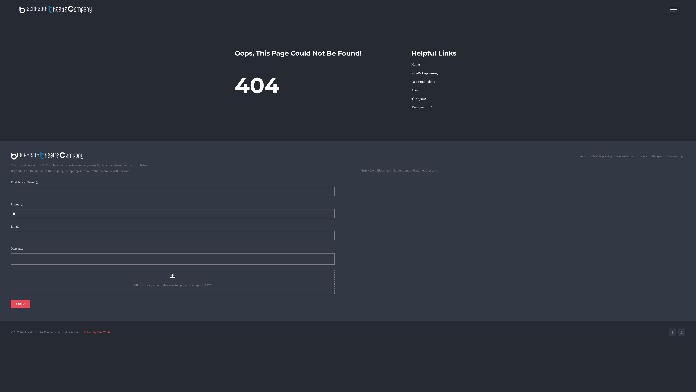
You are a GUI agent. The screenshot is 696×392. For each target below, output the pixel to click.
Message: (17, 248)
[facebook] (672, 332)
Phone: (17, 204)
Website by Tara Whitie (97, 332)
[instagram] (681, 332)
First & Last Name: (24, 182)
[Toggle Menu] (673, 10)
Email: (15, 226)
